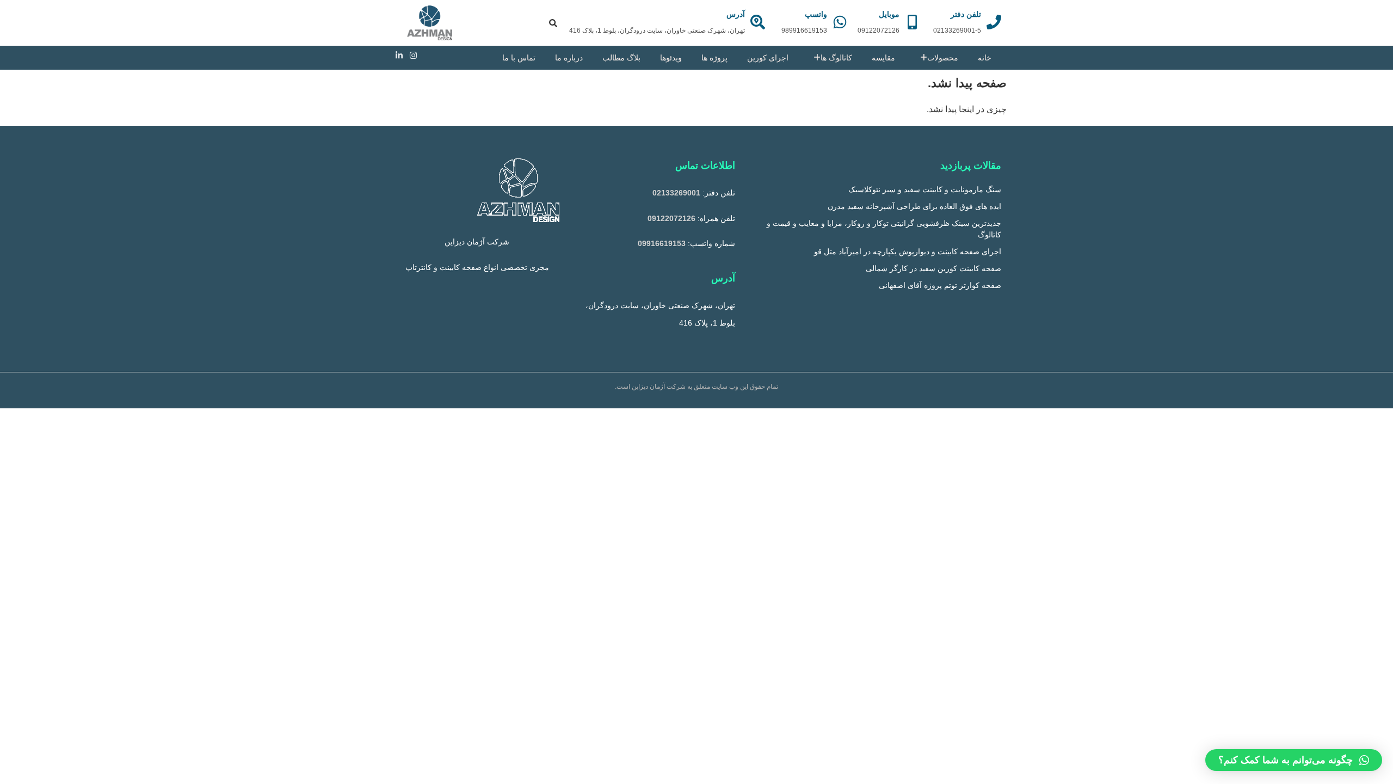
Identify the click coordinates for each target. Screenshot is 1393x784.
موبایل (889, 14)
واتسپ (816, 14)
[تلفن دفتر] (994, 22)
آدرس (735, 14)
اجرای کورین (767, 57)
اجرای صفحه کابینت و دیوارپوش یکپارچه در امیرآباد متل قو (907, 251)
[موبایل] (912, 22)
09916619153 (662, 243)
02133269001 (676, 192)
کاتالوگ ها (836, 57)
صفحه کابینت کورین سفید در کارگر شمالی (933, 268)
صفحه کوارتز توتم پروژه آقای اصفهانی (940, 285)
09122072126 (671, 218)
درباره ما (569, 57)
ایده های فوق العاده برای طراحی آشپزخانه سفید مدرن (914, 206)
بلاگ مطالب (621, 57)
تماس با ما (518, 57)
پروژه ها (714, 57)
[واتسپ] (840, 22)
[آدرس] (757, 22)
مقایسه (883, 57)
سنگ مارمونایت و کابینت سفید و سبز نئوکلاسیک (924, 189)
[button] (1293, 760)
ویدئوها (671, 57)
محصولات (942, 57)
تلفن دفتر (966, 14)
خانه (984, 57)
